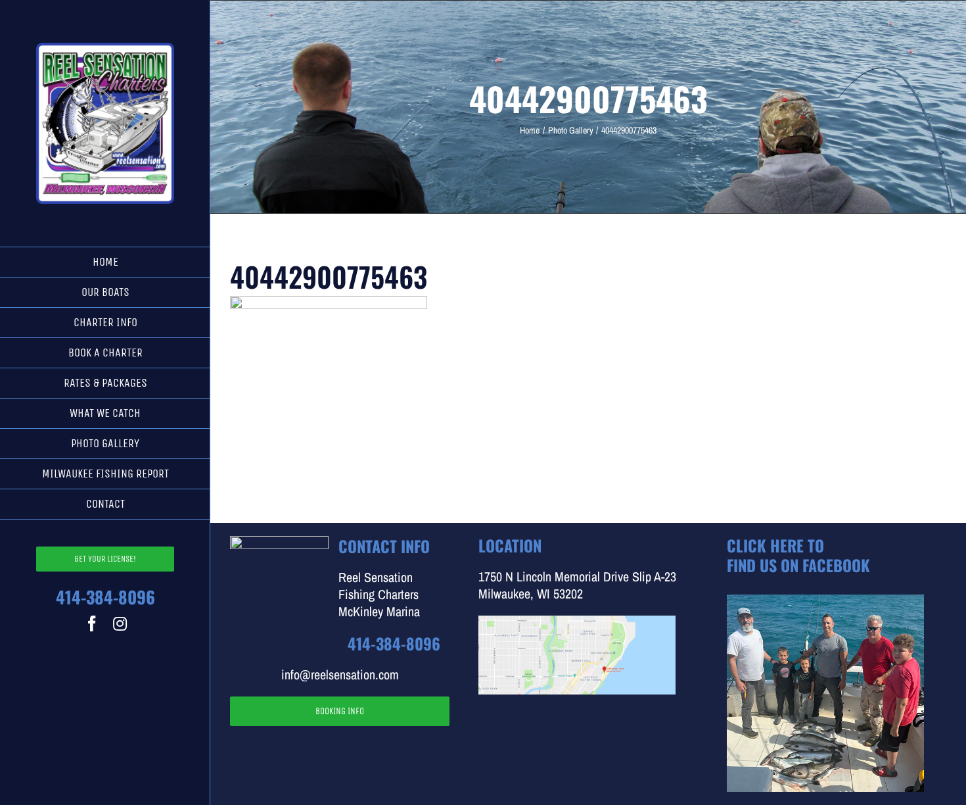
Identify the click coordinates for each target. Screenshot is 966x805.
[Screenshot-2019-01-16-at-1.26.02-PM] (577, 622)
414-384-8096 (105, 597)
